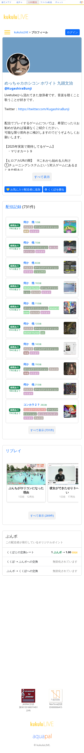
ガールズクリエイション (46, 226)
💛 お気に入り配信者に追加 (23, 189)
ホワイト (49, 83)
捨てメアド (6, 2)
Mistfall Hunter (31, 287)
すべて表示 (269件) (42, 515)
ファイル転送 (46, 2)
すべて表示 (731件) (42, 430)
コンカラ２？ (31, 404)
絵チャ (19, 2)
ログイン (72, 32)
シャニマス (39, 271)
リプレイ (13, 450)
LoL (43, 332)
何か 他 (28, 222)
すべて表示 (42, 177)
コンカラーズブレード (35, 409)
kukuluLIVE (21, 32)
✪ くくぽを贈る (54, 189)
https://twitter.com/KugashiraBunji (43, 109)
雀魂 (26, 352)
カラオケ (34, 231)
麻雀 (26, 231)
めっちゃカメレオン (47, 413)
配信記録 (13, 206)
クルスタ (28, 226)
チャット (59, 2)
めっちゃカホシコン (22, 83)
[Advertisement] (42, 633)
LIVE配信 (33, 2)
